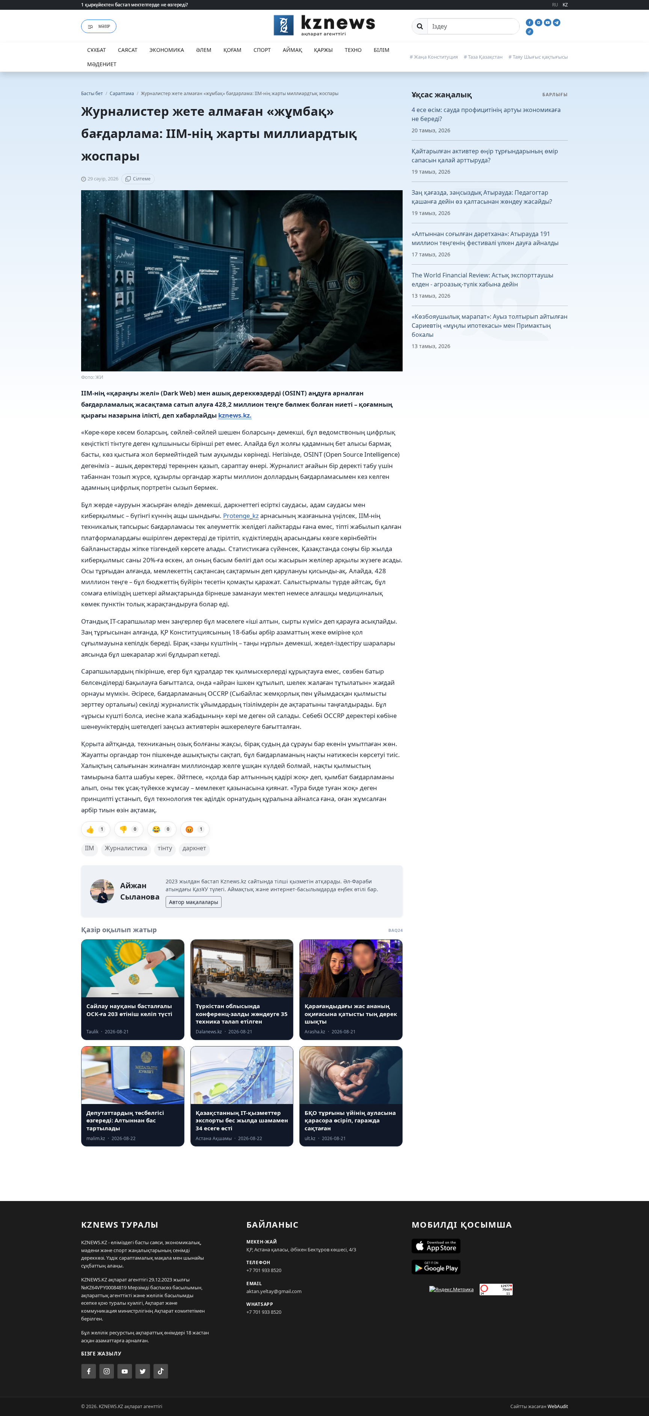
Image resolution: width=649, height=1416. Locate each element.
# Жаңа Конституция (434, 56)
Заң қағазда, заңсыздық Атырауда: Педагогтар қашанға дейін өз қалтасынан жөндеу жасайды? (482, 197)
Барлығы (555, 94)
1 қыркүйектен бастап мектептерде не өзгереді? (134, 5)
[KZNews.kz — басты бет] (324, 25)
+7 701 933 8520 (263, 1270)
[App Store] (490, 1246)
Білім (381, 49)
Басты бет (92, 93)
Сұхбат (96, 49)
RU (555, 5)
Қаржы (323, 49)
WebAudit (558, 1406)
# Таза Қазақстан (483, 56)
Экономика (166, 49)
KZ (565, 5)
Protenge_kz (241, 515)
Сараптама (122, 93)
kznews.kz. (235, 415)
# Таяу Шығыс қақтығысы (538, 56)
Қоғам (232, 49)
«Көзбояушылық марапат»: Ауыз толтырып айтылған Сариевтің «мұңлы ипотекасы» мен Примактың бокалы (489, 325)
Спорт (262, 49)
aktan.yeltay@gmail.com (274, 1291)
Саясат (127, 49)
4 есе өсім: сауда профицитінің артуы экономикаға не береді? (486, 114)
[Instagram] (539, 22)
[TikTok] (529, 31)
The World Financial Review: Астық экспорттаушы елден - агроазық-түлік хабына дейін (482, 279)
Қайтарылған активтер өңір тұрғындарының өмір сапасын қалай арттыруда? (485, 155)
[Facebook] (530, 22)
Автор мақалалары (193, 902)
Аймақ (292, 49)
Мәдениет (101, 64)
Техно (353, 49)
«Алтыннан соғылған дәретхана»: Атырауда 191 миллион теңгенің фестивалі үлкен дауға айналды (485, 238)
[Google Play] (490, 1267)
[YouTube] (548, 22)
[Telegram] (556, 22)
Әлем (203, 49)
